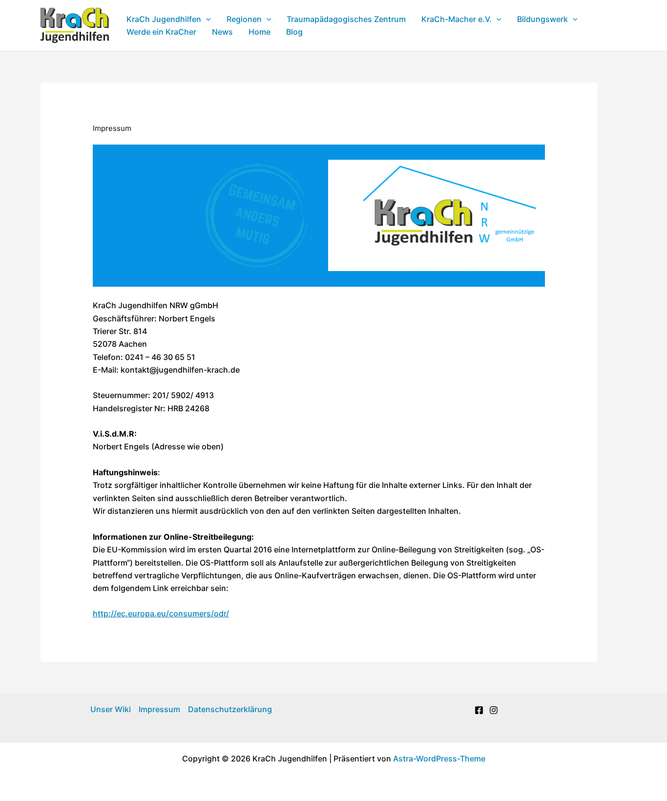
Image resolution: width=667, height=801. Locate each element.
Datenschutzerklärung (230, 709)
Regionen (244, 19)
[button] (206, 19)
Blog (294, 32)
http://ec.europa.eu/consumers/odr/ (161, 613)
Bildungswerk (542, 19)
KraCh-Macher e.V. (456, 19)
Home (260, 32)
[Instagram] (493, 710)
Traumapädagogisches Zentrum (346, 19)
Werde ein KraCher (161, 32)
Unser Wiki (110, 709)
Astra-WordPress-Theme (439, 758)
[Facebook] (479, 710)
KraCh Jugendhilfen (163, 19)
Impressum (159, 709)
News (222, 32)
